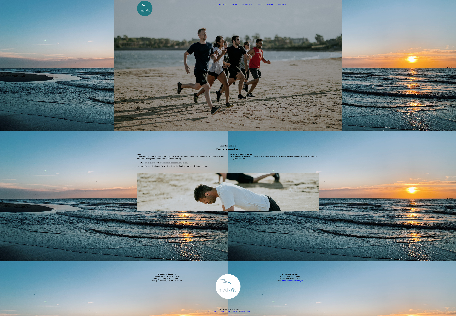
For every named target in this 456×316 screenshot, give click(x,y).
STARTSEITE (211, 311)
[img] (157, 8)
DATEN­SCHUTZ (233, 311)
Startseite (222, 5)
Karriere (270, 5)
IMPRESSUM (245, 311)
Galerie (259, 5)
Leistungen (246, 5)
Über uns (233, 5)
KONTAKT (222, 311)
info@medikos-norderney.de (292, 281)
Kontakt (281, 5)
